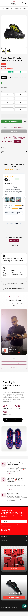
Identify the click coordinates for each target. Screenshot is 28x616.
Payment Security (13, 494)
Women (7, 8)
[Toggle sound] (3, 352)
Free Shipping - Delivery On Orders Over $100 (16, 464)
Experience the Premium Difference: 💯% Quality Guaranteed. (15, 480)
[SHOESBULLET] (14, 3)
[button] (26, 3)
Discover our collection (13, 420)
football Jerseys (18, 8)
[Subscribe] (25, 521)
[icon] (24, 311)
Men (3, 8)
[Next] (24, 197)
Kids (12, 8)
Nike (6, 87)
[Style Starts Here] (14, 587)
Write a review (14, 241)
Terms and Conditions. (17, 127)
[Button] (26, 92)
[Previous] (3, 197)
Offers (24, 8)
